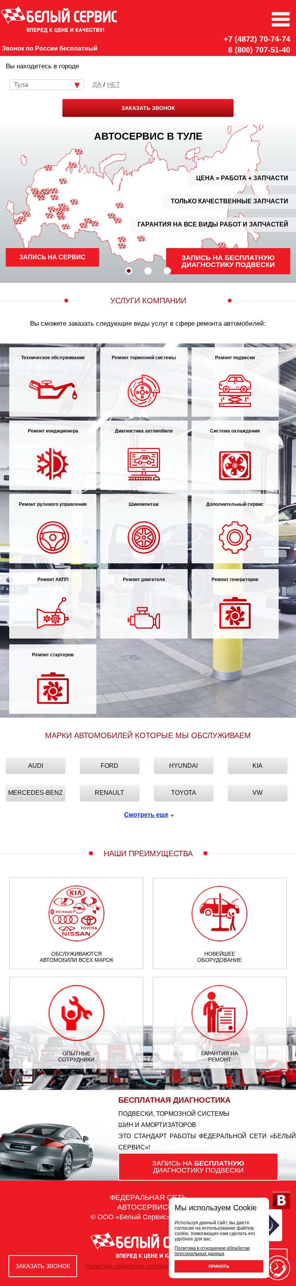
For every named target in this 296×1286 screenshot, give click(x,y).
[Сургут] (111, 215)
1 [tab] (129, 271)
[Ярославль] (54, 190)
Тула (21, 84)
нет (113, 84)
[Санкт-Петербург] (48, 168)
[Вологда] (63, 180)
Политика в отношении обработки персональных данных (212, 1250)
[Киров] (74, 202)
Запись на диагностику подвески (228, 261)
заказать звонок (148, 108)
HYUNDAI (183, 765)
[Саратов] (49, 215)
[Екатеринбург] (88, 220)
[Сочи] (18, 221)
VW (257, 792)
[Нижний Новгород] (55, 197)
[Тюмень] (94, 223)
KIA (257, 765)
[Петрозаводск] (73, 165)
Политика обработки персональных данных (148, 1266)
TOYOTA (183, 792)
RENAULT (109, 792)
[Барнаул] (122, 246)
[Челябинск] (83, 225)
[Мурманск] (79, 151)
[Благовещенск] (222, 244)
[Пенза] (52, 208)
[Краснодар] (22, 218)
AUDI (35, 765)
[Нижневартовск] (118, 220)
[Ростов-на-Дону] (26, 214)
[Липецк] (41, 197)
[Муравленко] (119, 205)
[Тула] (40, 193)
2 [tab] (148, 271)
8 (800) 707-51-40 (259, 50)
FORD (109, 765)
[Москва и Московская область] (46, 190)
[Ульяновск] (60, 210)
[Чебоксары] (62, 205)
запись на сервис (52, 257)
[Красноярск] (141, 238)
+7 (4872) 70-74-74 (257, 39)
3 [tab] (167, 271)
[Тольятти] (60, 214)
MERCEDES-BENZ (35, 792)
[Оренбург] (66, 226)
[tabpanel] (148, 204)
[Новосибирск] (122, 239)
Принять (219, 1266)
